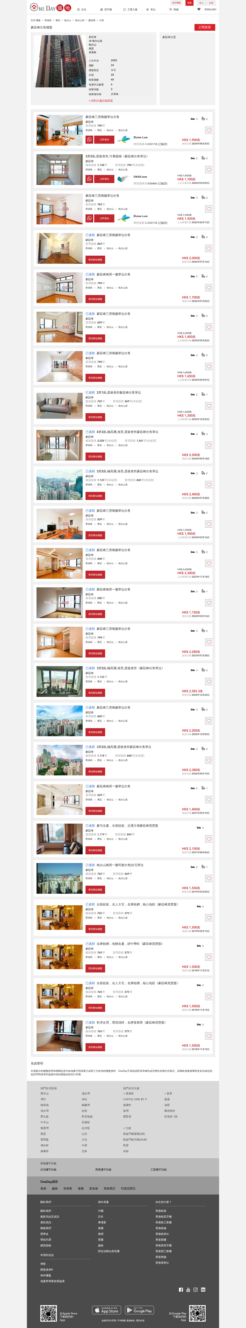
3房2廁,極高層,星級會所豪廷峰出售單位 (124, 747)
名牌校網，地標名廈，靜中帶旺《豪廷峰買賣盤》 (130, 944)
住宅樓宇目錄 (48, 1169)
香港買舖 (160, 1257)
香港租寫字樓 (163, 1217)
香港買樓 (160, 1240)
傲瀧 (167, 1099)
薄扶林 (45, 1145)
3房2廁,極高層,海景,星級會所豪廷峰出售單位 (127, 471)
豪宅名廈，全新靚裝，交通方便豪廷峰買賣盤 (127, 826)
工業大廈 (132, 9)
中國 (100, 1211)
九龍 (127, 1128)
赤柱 (84, 1099)
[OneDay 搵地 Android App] (139, 1310)
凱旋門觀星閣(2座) (134, 1134)
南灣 (126, 1111)
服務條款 (130, 1320)
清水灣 (45, 1111)
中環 (84, 1145)
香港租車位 (162, 1234)
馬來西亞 (109, 1188)
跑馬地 (45, 1105)
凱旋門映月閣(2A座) (135, 1139)
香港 (43, 1188)
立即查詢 (104, 139)
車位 (152, 9)
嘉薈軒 (127, 1105)
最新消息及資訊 (49, 1217)
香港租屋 (160, 1211)
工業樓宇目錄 (158, 1169)
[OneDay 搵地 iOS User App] (107, 1310)
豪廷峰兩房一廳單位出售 (113, 274)
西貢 (43, 1134)
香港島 (128, 1093)
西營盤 (45, 1139)
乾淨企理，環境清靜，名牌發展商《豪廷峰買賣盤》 (132, 1022)
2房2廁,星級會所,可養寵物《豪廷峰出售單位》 (117, 156)
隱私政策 (140, 1320)
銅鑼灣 (86, 1105)
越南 (55, 1188)
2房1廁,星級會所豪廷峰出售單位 (119, 392)
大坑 (84, 1139)
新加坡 (93, 1188)
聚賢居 (127, 1116)
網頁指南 (45, 1245)
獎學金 (44, 1234)
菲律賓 (67, 1188)
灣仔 (43, 1099)
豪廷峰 (90, 122)
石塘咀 (86, 1122)
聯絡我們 (45, 1228)
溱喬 (167, 1105)
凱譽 (126, 1145)
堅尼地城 (87, 1116)
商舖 (176, 9)
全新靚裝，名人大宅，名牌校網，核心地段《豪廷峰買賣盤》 (138, 904)
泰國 (81, 1188)
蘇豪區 (45, 1151)
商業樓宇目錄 (103, 1169)
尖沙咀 (86, 1128)
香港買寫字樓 (163, 1245)
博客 (43, 1264)
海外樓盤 (176, 2)
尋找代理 (45, 1240)
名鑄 (126, 1151)
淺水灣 (86, 1093)
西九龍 (45, 1116)
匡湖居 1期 (170, 1116)
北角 (84, 1151)
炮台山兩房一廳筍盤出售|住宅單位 (120, 865)
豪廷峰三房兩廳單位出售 (102, 117)
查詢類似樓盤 (95, 259)
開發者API (46, 1270)
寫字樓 (108, 9)
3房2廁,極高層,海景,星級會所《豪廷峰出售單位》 (131, 668)
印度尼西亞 (128, 1188)
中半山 (45, 1122)
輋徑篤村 (169, 1111)
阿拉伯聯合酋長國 (109, 1251)
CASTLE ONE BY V (135, 1099)
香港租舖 (160, 1228)
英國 (100, 1240)
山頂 (84, 1134)
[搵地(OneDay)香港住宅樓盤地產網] (50, 7)
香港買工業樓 (163, 1251)
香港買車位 (162, 1263)
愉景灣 (45, 1128)
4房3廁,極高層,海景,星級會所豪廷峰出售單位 (127, 432)
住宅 (83, 9)
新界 (168, 1093)
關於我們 (45, 1211)
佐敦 (84, 1111)
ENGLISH (210, 9)
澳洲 (100, 1234)
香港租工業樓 (163, 1222)
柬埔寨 (102, 1222)
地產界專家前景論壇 (52, 1281)
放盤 (189, 2)
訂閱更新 (205, 27)
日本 (100, 1217)
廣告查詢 (45, 1222)
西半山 (45, 1093)
